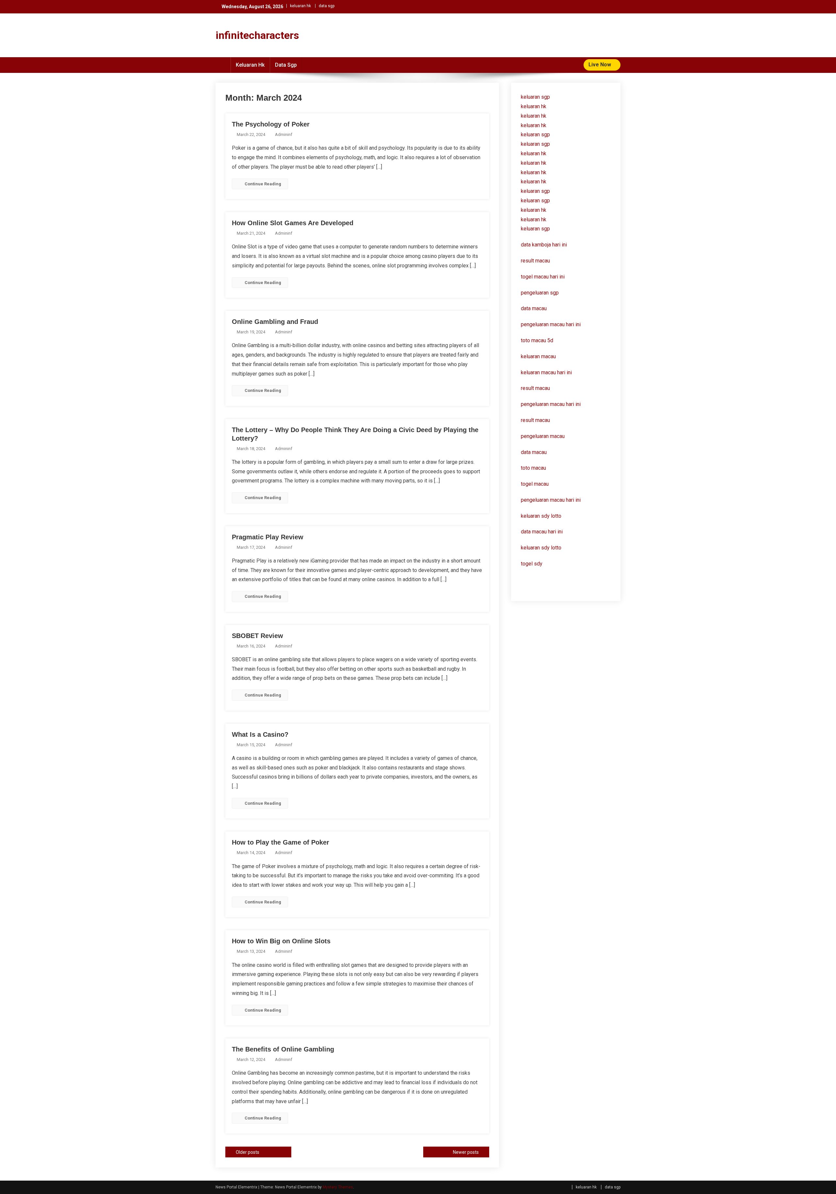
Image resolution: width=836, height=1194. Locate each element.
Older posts (247, 1152)
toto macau (533, 468)
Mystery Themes (338, 1187)
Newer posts (466, 1152)
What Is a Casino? (260, 734)
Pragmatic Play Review (267, 537)
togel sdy (531, 564)
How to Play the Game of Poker (280, 842)
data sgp (326, 6)
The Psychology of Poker (271, 124)
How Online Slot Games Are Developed (292, 223)
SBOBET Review (257, 635)
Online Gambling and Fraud (275, 321)
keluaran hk (300, 6)
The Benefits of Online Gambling (283, 1049)
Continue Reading (263, 183)
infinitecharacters (257, 35)
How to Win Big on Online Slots (281, 941)
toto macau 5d (537, 340)
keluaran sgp (535, 97)
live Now (600, 64)
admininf (283, 134)
